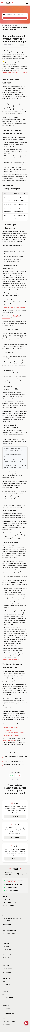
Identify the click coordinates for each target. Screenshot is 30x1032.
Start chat (15, 816)
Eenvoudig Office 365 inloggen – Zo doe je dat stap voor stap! (15, 765)
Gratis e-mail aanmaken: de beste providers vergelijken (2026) (15, 757)
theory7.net (16, 316)
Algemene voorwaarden (8, 1021)
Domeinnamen (6, 927)
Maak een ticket (15, 837)
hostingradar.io (10, 881)
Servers (4, 976)
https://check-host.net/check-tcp (14, 307)
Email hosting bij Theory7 (12, 735)
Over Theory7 (6, 900)
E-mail (15, 25)
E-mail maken (6, 965)
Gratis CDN (5, 957)
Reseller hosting (6, 987)
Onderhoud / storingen (8, 908)
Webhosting (5, 946)
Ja (12, 775)
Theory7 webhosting (8, 740)
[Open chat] (26, 1023)
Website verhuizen (7, 997)
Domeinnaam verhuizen (8, 933)
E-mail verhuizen (7, 968)
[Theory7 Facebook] (18, 874)
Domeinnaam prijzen (8, 938)
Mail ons (15, 859)
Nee (19, 775)
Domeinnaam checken (8, 936)
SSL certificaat (6, 954)
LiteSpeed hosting (7, 952)
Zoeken (15, 18)
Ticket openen (6, 1008)
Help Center (8, 25)
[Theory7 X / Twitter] (27, 874)
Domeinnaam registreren (9, 930)
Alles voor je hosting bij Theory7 (14, 732)
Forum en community (8, 905)
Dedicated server (7, 978)
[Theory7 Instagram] (22, 874)
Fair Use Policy (6, 1024)
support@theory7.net (8, 1013)
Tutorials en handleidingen (9, 902)
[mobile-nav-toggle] (27, 3)
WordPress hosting (7, 949)
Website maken (6, 994)
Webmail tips (8, 730)
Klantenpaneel (6, 1010)
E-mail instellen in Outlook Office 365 (14, 761)
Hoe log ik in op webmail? (11, 727)
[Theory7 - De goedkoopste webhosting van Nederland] (7, 3)
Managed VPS (6, 984)
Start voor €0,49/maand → (10, 659)
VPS (3, 981)
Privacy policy (6, 1026)
